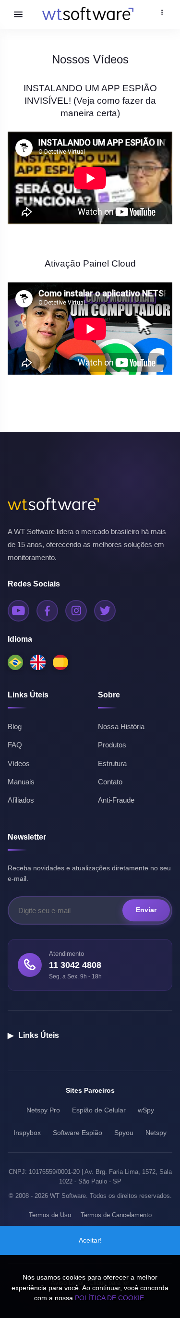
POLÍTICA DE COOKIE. (110, 1298)
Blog (15, 726)
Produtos (112, 745)
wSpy (146, 1110)
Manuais (21, 782)
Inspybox (27, 1132)
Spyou (123, 1132)
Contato (110, 782)
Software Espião (77, 1132)
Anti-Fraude (116, 800)
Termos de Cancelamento (116, 1215)
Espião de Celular (99, 1110)
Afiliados (21, 800)
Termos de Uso (50, 1215)
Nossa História (121, 726)
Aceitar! (90, 1240)
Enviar (146, 910)
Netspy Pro (43, 1110)
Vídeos (19, 763)
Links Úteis (33, 1035)
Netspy (156, 1132)
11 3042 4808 (75, 965)
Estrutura (112, 763)
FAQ (15, 745)
